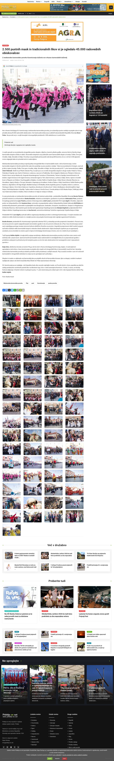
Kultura (33, 725)
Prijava (110, 13)
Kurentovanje (41, 283)
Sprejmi (49, 758)
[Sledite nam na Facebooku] (25, 13)
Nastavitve (57, 758)
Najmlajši (34, 744)
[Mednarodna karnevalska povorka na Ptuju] (11, 300)
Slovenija (52, 720)
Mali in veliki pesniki (74, 747)
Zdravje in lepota (54, 725)
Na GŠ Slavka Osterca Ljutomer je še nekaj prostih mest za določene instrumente (18, 616)
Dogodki (46, 1)
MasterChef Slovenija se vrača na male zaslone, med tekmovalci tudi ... (25, 567)
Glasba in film (35, 742)
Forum (70, 728)
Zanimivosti (34, 739)
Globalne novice (54, 734)
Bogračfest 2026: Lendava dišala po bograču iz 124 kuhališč (98, 112)
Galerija (71, 723)
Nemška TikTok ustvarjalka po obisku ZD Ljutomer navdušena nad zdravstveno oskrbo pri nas (26, 648)
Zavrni (64, 758)
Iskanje (77, 1)
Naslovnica (30, 1)
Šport (32, 728)
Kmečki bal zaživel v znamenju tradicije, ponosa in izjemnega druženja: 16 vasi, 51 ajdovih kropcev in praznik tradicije (42, 685)
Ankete (71, 731)
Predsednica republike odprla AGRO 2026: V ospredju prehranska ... (98, 151)
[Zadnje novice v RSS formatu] (34, 13)
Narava (33, 736)
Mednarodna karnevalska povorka (13, 283)
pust (33, 283)
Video (70, 725)
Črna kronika (34, 723)
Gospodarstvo (35, 734)
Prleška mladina (73, 744)
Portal (58, 1)
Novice (38, 1)
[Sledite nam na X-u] (31, 13)
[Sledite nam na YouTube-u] (29, 13)
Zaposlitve (71, 734)
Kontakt (84, 1)
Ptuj (27, 283)
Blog (70, 736)
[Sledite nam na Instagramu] (27, 13)
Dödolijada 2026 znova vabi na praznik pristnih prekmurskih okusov (98, 189)
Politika (33, 731)
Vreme (70, 739)
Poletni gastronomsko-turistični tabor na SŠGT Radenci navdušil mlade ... (24, 555)
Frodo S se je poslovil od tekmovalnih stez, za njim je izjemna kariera (95, 648)
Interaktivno (67, 1)
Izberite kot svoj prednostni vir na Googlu (16, 66)
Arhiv (53, 1)
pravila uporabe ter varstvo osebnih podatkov (75, 755)
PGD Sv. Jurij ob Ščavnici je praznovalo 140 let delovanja (13, 690)
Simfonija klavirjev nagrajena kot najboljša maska (19, 145)
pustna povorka (52, 283)
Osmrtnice (53, 736)
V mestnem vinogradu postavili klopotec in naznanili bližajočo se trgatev (61, 648)
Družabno (13, 17)
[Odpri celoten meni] (111, 7)
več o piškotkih (57, 755)
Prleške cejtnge (73, 742)
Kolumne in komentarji (56, 728)
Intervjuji (52, 723)
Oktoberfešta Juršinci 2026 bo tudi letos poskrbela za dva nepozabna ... (61, 555)
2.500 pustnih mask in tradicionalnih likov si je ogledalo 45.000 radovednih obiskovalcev (41, 17)
